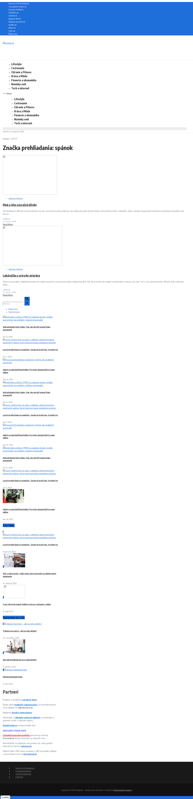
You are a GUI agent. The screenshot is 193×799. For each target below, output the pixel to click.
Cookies (5, 797)
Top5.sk (11, 31)
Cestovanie (17, 68)
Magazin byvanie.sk (16, 22)
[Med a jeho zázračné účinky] (30, 194)
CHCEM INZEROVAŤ (23, 774)
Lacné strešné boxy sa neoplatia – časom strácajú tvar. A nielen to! (30, 349)
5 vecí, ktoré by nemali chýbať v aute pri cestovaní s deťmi (27, 604)
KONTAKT (19, 777)
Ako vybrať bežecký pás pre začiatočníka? (20, 660)
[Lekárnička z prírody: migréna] (32, 264)
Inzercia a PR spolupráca (18, 3)
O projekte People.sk (17, 7)
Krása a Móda (19, 76)
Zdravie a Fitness (21, 72)
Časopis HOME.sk (15, 9)
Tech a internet (20, 88)
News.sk (12, 28)
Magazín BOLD (14, 19)
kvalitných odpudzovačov (25, 704)
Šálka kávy (12, 34)
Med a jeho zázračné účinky (20, 204)
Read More (8, 224)
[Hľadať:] (16, 303)
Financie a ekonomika (23, 80)
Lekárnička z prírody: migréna (21, 275)
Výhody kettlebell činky (12, 677)
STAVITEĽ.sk (13, 13)
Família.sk (12, 25)
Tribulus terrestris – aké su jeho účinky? (20, 631)
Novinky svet (18, 84)
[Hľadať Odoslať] (27, 301)
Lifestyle (16, 64)
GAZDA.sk (12, 16)
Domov (6, 138)
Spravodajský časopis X (123, 790)
